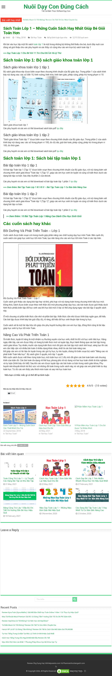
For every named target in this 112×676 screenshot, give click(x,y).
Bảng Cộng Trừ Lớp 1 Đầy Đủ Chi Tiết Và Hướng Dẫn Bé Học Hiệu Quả (18, 510)
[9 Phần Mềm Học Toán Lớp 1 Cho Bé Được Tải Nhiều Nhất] (91, 414)
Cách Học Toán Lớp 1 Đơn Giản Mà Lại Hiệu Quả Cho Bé (55, 479)
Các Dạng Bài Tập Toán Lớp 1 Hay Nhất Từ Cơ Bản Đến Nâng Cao (91, 509)
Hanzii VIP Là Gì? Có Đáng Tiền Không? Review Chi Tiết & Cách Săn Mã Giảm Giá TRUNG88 (58, 20)
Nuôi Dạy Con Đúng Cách (56, 6)
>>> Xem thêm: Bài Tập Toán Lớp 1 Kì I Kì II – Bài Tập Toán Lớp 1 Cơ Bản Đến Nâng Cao (45, 187)
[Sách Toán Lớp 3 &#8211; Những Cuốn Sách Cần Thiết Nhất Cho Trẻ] (19, 414)
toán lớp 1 (38, 44)
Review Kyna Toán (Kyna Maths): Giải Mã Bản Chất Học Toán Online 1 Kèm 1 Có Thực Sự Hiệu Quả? (40, 612)
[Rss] (56, 666)
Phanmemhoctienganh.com (74, 663)
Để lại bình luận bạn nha (57, 37)
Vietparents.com (53, 663)
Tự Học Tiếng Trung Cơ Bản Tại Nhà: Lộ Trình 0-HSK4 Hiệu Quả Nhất (28, 634)
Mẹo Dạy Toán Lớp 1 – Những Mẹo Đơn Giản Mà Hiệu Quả (55, 509)
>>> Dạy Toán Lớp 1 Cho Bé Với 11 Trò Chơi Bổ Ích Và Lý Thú (32, 53)
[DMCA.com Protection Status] (70, 671)
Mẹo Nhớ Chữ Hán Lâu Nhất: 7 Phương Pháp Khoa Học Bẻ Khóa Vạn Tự (29, 642)
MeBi (8, 37)
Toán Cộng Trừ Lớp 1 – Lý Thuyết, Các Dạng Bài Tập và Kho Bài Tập (18, 479)
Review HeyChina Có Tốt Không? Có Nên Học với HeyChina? (25, 621)
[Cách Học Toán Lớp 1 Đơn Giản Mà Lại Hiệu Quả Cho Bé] (55, 414)
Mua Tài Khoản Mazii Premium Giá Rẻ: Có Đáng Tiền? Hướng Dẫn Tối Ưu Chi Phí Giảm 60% (36, 617)
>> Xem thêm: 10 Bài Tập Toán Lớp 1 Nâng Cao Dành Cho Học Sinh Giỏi (44, 216)
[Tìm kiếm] (74, 599)
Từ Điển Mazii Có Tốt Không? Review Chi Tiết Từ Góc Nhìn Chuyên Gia (29, 625)
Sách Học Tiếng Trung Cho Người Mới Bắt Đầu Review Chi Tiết (26, 638)
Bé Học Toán (36, 37)
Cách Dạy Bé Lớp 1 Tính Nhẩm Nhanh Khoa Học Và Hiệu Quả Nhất (92, 479)
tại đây (60, 128)
